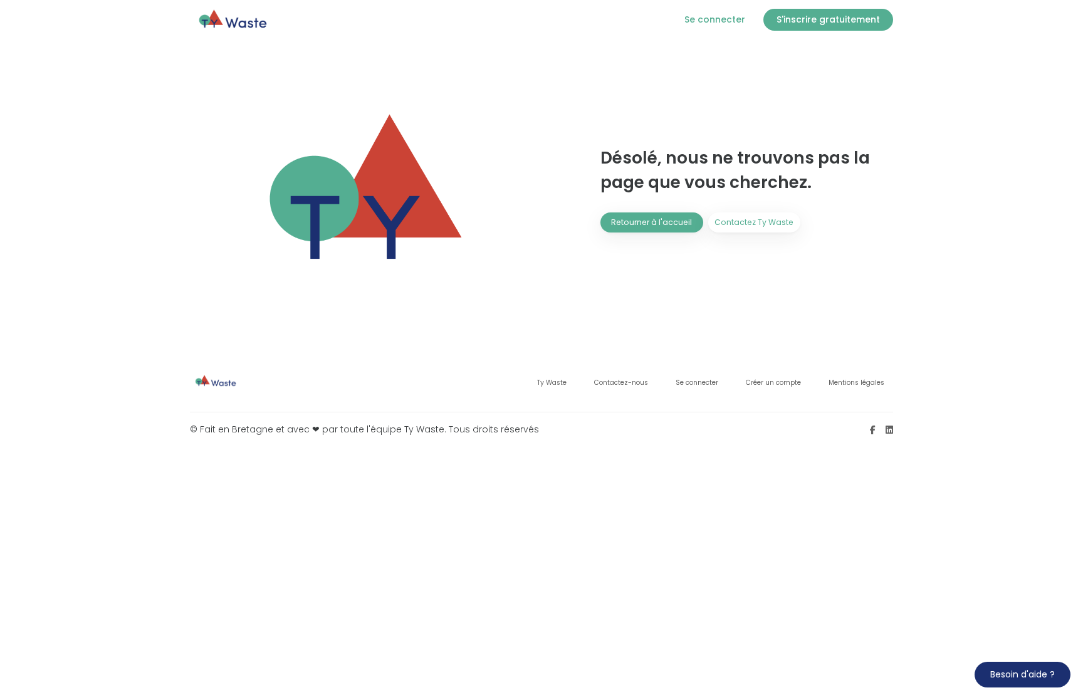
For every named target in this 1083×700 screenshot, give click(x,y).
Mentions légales (856, 382)
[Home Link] (234, 19)
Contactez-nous (621, 382)
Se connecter (697, 382)
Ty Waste (552, 382)
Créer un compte (773, 382)
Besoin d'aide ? (1022, 674)
